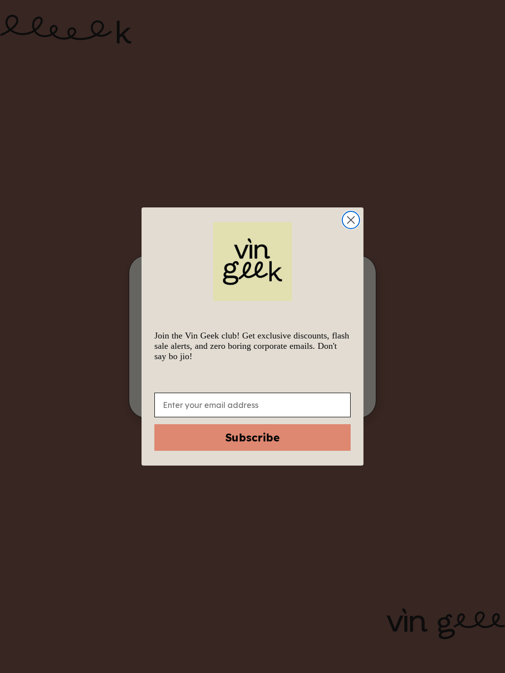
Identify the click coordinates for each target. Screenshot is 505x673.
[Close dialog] (351, 220)
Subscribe (252, 437)
